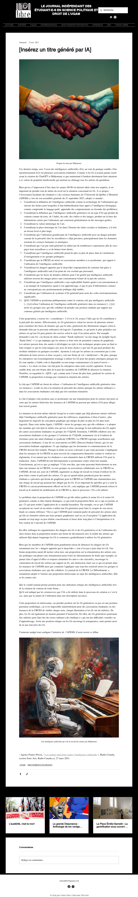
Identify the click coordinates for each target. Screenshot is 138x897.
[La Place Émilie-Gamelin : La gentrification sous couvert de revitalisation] (112, 808)
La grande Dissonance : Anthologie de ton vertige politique (66, 825)
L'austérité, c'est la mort (21, 823)
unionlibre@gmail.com (69, 880)
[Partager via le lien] (27, 774)
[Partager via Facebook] (20, 774)
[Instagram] (115, 17)
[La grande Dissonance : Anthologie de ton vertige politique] (69, 808)
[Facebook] (111, 17)
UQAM (22, 765)
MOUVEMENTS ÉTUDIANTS (40, 765)
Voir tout (128, 792)
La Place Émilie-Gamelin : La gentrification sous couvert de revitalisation (112, 825)
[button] (121, 25)
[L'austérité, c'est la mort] (25, 808)
